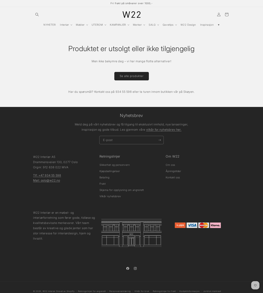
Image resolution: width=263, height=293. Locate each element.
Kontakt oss (173, 177)
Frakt (102, 183)
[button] (37, 14)
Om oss (170, 164)
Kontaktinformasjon (189, 291)
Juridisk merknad (212, 291)
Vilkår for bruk (141, 291)
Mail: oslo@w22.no (46, 180)
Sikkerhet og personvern (114, 164)
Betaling (104, 177)
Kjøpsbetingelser (109, 170)
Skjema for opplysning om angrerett (121, 189)
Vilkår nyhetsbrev (110, 196)
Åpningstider (173, 170)
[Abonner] (160, 140)
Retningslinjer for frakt (164, 291)
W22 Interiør (49, 291)
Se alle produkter (131, 76)
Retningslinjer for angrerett (92, 291)
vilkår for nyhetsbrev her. (164, 129)
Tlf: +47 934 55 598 (47, 175)
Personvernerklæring (120, 291)
